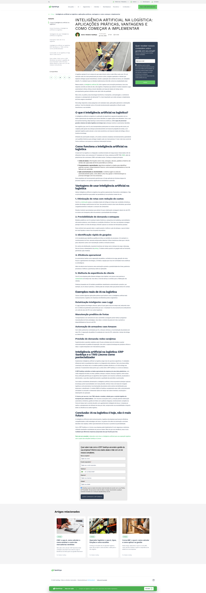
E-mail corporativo (86, 462)
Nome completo (85, 455)
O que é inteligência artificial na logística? (59, 23)
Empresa (83, 475)
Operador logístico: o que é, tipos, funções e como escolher (102, 541)
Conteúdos (126, 7)
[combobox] (83, 471)
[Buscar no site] (48, 1)
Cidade (83, 481)
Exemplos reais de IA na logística (57, 40)
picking (96, 248)
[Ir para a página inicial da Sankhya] (55, 7)
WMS (123, 155)
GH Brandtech (91, 580)
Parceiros (116, 7)
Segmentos (86, 7)
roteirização (84, 202)
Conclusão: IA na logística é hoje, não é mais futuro (60, 53)
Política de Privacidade (102, 580)
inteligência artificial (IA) (92, 84)
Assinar (145, 82)
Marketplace (107, 7)
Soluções (71, 7)
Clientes (96, 7)
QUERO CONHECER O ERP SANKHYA (92, 496)
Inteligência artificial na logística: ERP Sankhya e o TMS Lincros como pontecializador (60, 47)
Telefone (83, 468)
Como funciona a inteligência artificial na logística (59, 29)
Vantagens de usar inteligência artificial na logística (59, 34)
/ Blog (52, 14)
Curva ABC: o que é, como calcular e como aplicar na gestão (135, 541)
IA (78, 7)
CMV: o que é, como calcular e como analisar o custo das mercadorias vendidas (68, 542)
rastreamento (79, 278)
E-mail (137, 57)
